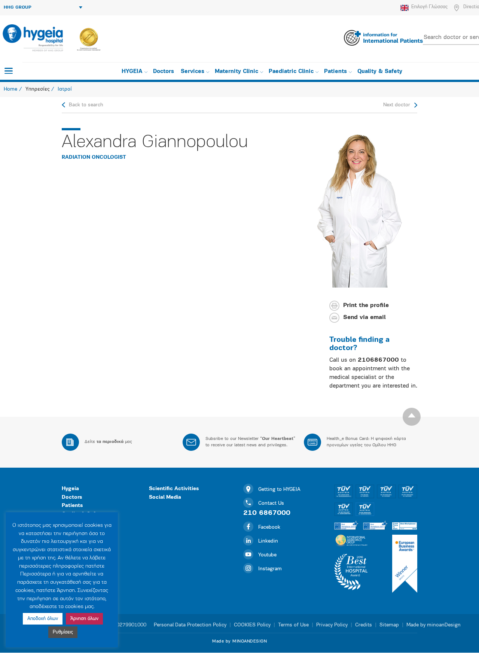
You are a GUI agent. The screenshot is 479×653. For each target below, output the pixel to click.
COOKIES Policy (252, 625)
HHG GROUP (17, 7)
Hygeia (70, 489)
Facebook (269, 527)
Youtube (267, 555)
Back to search (86, 105)
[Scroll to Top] (411, 416)
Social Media (165, 497)
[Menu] (8, 71)
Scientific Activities (174, 489)
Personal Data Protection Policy (190, 625)
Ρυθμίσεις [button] (63, 632)
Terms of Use (293, 625)
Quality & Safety (379, 72)
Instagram (270, 569)
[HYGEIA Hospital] (32, 38)
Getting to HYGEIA (279, 489)
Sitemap (389, 625)
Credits (363, 625)
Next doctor (396, 105)
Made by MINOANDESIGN (239, 641)
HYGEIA (132, 72)
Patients (335, 72)
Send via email (364, 318)
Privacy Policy (332, 625)
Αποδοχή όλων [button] (42, 618)
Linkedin (268, 541)
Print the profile (366, 306)
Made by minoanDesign (433, 625)
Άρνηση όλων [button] (84, 618)
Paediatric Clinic (291, 72)
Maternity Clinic (236, 72)
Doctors (163, 72)
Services (192, 72)
